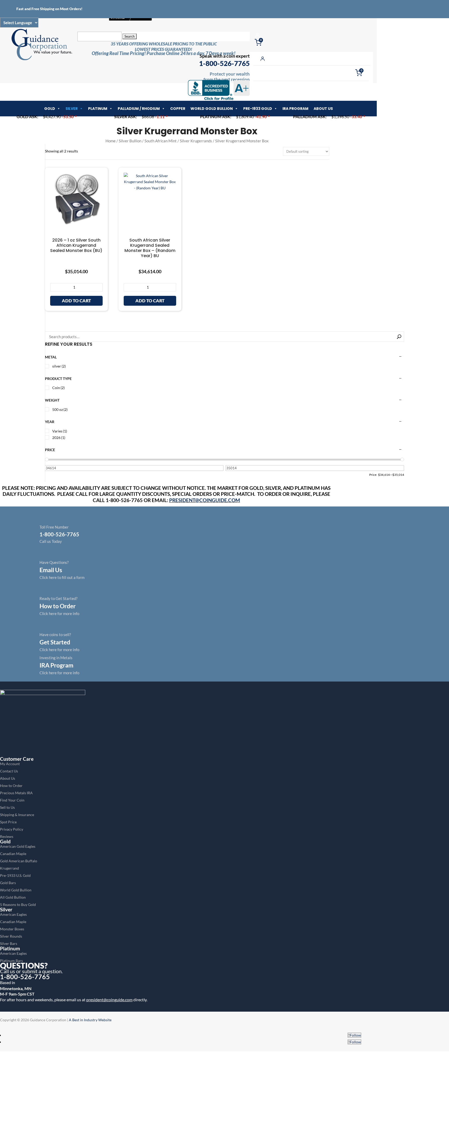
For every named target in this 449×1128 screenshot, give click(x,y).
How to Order (11, 785)
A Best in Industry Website (90, 1020)
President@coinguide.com (204, 500)
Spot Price (8, 822)
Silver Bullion (130, 140)
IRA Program (295, 108)
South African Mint (160, 140)
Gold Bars (8, 882)
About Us (323, 108)
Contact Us (9, 771)
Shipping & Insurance (17, 814)
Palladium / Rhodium (139, 108)
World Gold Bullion (211, 108)
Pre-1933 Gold (257, 108)
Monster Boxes (12, 929)
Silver (71, 108)
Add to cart (76, 300)
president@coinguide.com (109, 999)
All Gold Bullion (13, 897)
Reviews (6, 836)
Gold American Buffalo (18, 861)
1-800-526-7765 (224, 63)
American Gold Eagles (17, 846)
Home (110, 140)
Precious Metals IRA (16, 793)
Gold (49, 108)
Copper (177, 108)
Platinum (97, 108)
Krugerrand (9, 868)
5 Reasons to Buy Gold (18, 904)
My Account (10, 764)
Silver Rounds (11, 936)
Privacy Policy (11, 829)
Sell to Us (7, 807)
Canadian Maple (13, 853)
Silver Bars (8, 943)
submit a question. (42, 971)
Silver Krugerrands (196, 140)
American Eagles (13, 914)
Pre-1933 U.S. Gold (15, 875)
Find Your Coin (12, 800)
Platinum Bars (11, 960)
